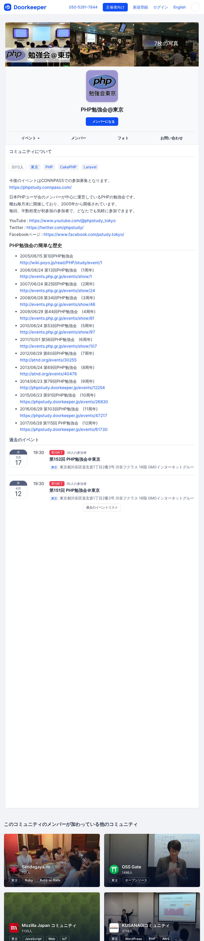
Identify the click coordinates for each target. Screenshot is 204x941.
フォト (123, 138)
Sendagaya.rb (36, 866)
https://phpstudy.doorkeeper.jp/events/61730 (64, 429)
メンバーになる (103, 121)
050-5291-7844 (83, 7)
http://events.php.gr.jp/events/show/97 (57, 332)
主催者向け (115, 7)
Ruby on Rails (50, 880)
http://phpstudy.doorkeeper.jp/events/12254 (62, 387)
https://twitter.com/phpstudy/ (55, 227)
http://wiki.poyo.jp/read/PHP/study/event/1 (61, 262)
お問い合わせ (171, 138)
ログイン (160, 7)
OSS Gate (131, 866)
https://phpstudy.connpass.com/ (40, 187)
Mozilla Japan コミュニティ (49, 925)
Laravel (90, 167)
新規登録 (140, 7)
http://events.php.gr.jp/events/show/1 (56, 276)
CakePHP (68, 167)
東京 (34, 167)
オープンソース (136, 880)
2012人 (17, 167)
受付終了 (57, 452)
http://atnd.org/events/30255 (48, 360)
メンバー (78, 138)
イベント (29, 138)
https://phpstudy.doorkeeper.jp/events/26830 (64, 401)
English (179, 7)
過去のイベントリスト (102, 507)
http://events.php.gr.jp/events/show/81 (57, 318)
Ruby (29, 880)
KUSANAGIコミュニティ (146, 925)
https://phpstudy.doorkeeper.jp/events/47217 (63, 415)
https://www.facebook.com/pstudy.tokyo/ (84, 234)
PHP (49, 167)
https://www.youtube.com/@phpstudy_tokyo (72, 220)
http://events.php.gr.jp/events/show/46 (57, 304)
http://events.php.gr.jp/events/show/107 (58, 346)
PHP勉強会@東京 (102, 109)
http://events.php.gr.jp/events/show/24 (57, 290)
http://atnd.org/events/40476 (48, 373)
